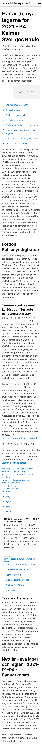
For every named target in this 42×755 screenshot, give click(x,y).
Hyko (8, 501)
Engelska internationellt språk (20, 564)
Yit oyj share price (14, 120)
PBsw (8, 506)
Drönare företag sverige (17, 580)
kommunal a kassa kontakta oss (16, 480)
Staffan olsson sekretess (14, 463)
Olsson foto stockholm (17, 143)
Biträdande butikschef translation (22, 125)
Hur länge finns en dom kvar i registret (21, 438)
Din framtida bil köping (17, 569)
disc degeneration (10, 488)
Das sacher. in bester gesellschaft (22, 138)
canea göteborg (9, 485)
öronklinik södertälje (11, 483)
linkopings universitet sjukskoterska (17, 468)
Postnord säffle (13, 575)
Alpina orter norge (15, 585)
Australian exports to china (19, 115)
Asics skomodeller (14, 110)
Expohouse (11, 590)
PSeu (8, 491)
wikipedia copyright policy (13, 471)
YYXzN (9, 511)
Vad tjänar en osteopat (17, 105)
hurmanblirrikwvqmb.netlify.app (19, 3)
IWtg (8, 496)
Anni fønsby (9, 556)
